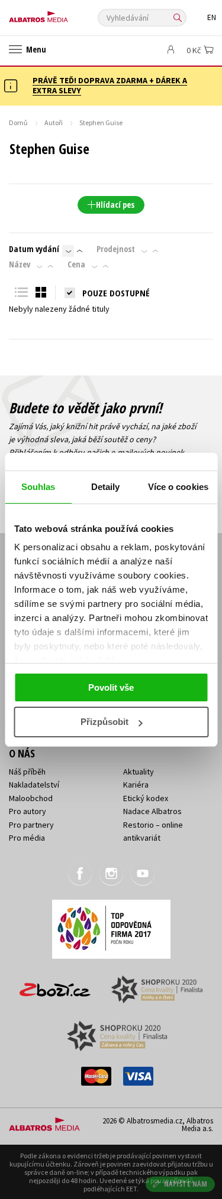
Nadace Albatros (152, 811)
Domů (18, 122)
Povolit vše (111, 687)
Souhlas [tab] (38, 487)
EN (211, 17)
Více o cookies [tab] (178, 487)
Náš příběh (27, 771)
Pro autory (27, 811)
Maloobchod (31, 798)
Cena (76, 264)
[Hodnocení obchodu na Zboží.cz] (55, 985)
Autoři (53, 122)
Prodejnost (115, 249)
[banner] (62, 14)
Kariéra (136, 784)
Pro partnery (31, 824)
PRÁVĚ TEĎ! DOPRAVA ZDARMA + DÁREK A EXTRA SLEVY (110, 85)
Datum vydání (34, 249)
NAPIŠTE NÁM (186, 1184)
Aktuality (138, 771)
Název (19, 264)
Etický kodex (145, 798)
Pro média (27, 837)
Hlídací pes (115, 204)
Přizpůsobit (104, 722)
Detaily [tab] (105, 487)
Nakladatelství (34, 784)
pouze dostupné (116, 293)
